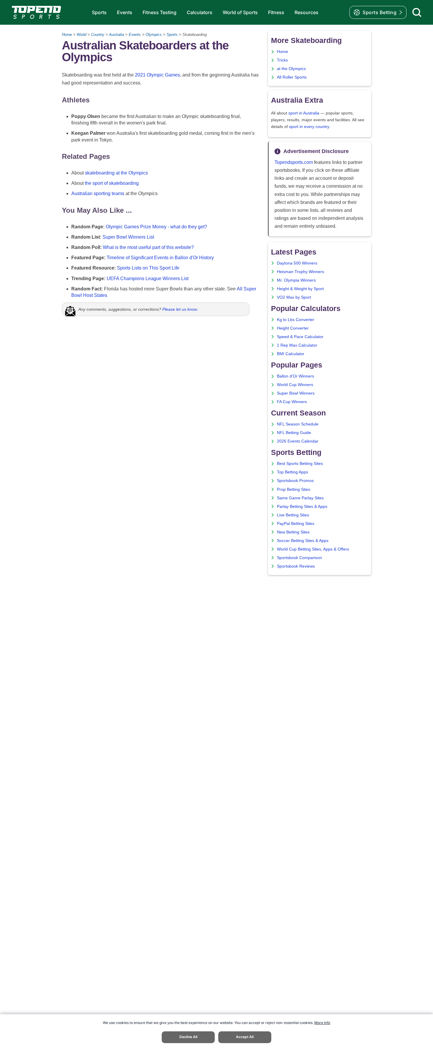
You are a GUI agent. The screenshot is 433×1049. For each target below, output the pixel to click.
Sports (99, 12)
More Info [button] (322, 1022)
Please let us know (179, 309)
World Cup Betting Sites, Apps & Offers (313, 549)
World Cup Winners (295, 385)
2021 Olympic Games (157, 74)
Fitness (276, 12)
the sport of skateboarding (112, 183)
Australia (116, 34)
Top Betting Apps (292, 472)
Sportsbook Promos (295, 480)
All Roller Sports (292, 77)
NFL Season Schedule (297, 424)
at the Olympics (291, 69)
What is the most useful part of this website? (148, 247)
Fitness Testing (159, 12)
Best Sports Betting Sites (300, 463)
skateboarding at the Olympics (116, 172)
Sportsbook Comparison (299, 558)
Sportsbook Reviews (296, 566)
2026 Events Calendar (297, 441)
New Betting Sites (293, 532)
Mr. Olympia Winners (296, 280)
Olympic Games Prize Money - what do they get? (156, 226)
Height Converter (293, 328)
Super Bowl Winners (296, 393)
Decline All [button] (188, 1037)
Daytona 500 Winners (297, 263)
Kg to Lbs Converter (295, 319)
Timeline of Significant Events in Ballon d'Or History (160, 257)
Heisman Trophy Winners (300, 272)
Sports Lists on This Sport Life (148, 267)
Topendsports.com (294, 162)
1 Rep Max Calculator (297, 345)
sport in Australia (303, 113)
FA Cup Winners (292, 402)
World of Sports (240, 12)
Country (97, 34)
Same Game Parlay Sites (300, 498)
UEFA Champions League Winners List (148, 278)
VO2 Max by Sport (294, 297)
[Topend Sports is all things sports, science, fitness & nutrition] (36, 12)
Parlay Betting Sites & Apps (302, 506)
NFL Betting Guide (294, 432)
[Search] (416, 12)
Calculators (199, 12)
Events (124, 12)
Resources (306, 12)
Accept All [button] (245, 1037)
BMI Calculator (290, 354)
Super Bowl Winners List (128, 237)
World (81, 34)
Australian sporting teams (97, 193)
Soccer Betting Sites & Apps (302, 540)
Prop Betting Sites (293, 489)
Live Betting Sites (293, 515)
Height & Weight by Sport (300, 289)
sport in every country (309, 126)
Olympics (154, 34)
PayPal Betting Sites (295, 523)
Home (67, 34)
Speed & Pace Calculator (300, 337)
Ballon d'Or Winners (295, 376)
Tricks (282, 60)
